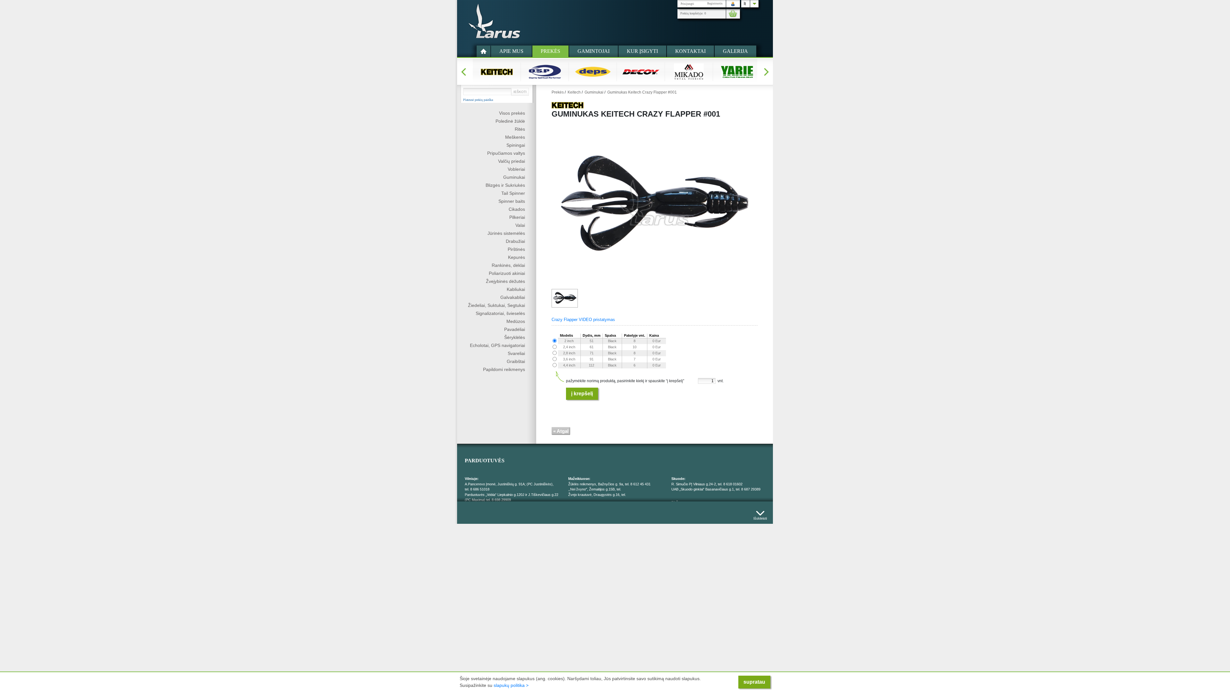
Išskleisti (760, 516)
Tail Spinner (513, 193)
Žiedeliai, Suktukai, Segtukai (496, 305)
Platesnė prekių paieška (478, 100)
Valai (520, 225)
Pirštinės (516, 249)
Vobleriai (516, 169)
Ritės (520, 129)
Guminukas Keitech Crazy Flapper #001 (642, 92)
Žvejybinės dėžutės (505, 281)
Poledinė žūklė (510, 121)
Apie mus (511, 51)
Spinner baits (511, 201)
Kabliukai (516, 289)
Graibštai (516, 361)
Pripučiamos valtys (506, 153)
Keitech (574, 92)
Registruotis (715, 3)
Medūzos (515, 321)
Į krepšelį (582, 393)
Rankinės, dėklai (508, 265)
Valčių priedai (511, 161)
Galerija (735, 51)
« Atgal (561, 431)
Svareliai (516, 353)
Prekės (550, 51)
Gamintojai (594, 51)
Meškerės (515, 137)
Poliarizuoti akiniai (507, 273)
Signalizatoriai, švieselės (500, 313)
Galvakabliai (512, 297)
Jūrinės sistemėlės (506, 233)
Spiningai (515, 145)
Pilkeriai (517, 217)
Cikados (517, 209)
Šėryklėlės (514, 337)
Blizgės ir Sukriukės (505, 185)
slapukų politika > (511, 685)
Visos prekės (512, 113)
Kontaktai (690, 51)
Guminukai (514, 177)
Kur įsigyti (642, 51)
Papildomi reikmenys (504, 369)
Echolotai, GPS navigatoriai (497, 345)
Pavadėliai (514, 329)
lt (745, 3)
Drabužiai (515, 241)
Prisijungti (687, 3)
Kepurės (516, 257)
